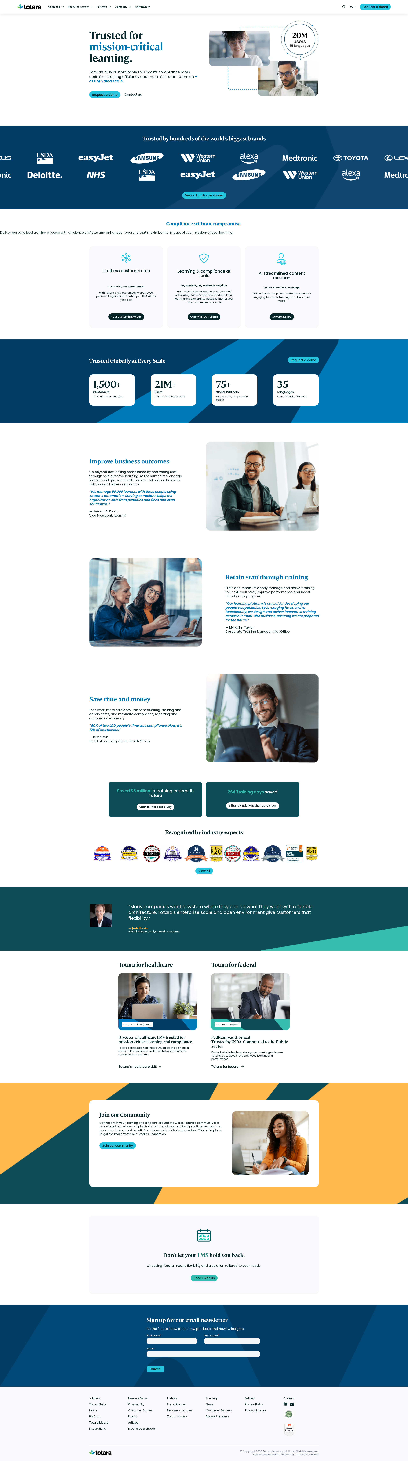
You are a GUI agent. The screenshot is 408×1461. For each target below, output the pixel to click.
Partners (101, 6)
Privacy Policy (254, 1404)
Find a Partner (176, 1404)
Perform (94, 1416)
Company (121, 6)
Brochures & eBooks (142, 1429)
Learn (93, 1410)
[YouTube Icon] (292, 1405)
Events (132, 1416)
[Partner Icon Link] (289, 1414)
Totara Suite (97, 1404)
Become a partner (179, 1410)
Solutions (54, 6)
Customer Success (219, 1410)
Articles (133, 1423)
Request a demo (217, 1416)
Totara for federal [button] (225, 1067)
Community (142, 6)
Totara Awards (177, 1416)
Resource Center (78, 6)
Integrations (97, 1429)
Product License (255, 1410)
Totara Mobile (98, 1423)
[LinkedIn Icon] (285, 1404)
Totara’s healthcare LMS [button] (137, 1067)
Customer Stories (140, 1410)
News (209, 1404)
